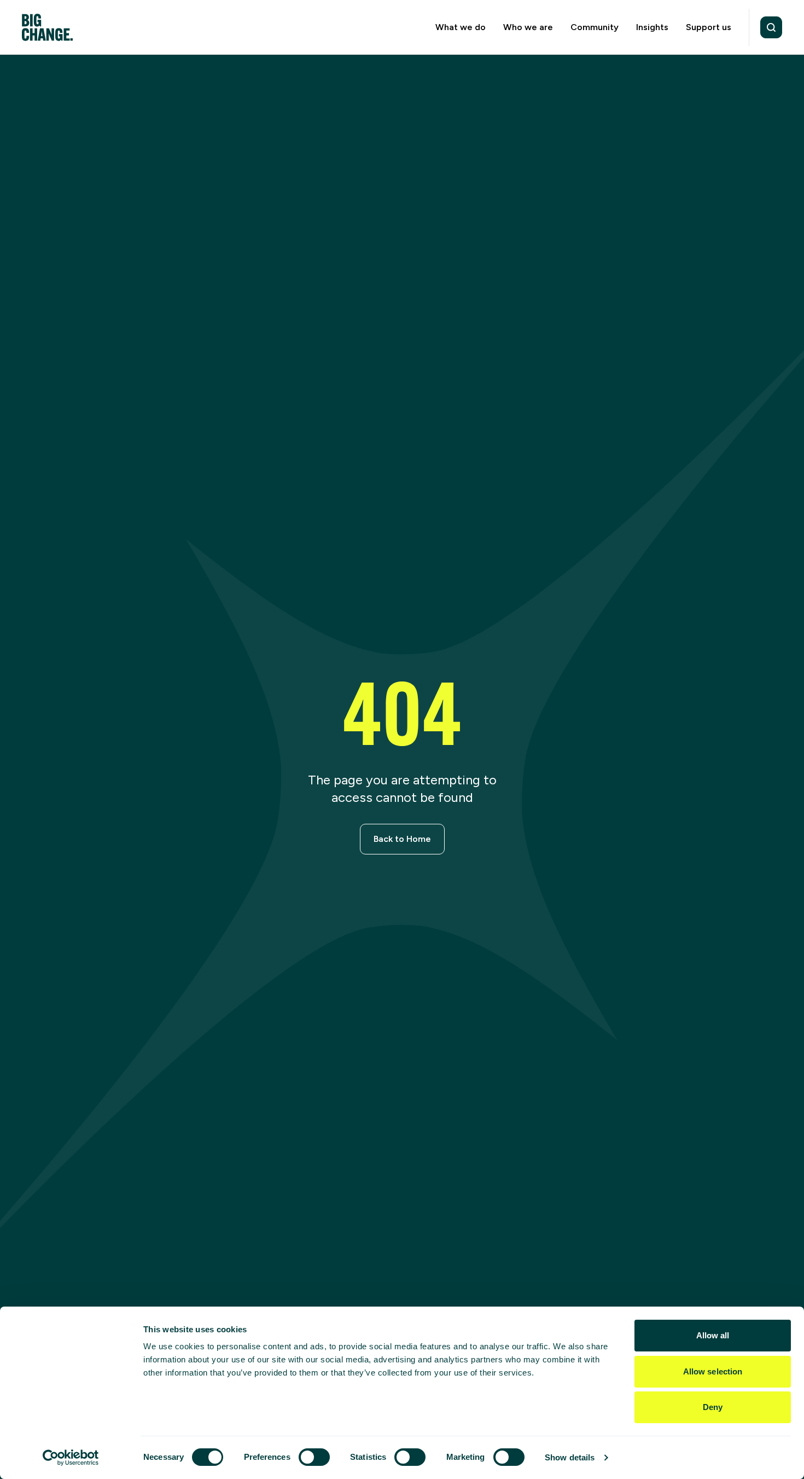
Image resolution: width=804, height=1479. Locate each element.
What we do (460, 27)
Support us (708, 27)
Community (594, 27)
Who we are (528, 27)
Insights (652, 27)
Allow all (713, 1335)
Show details (570, 1457)
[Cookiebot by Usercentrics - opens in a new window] (71, 1457)
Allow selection (713, 1371)
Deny (713, 1407)
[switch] (314, 1457)
